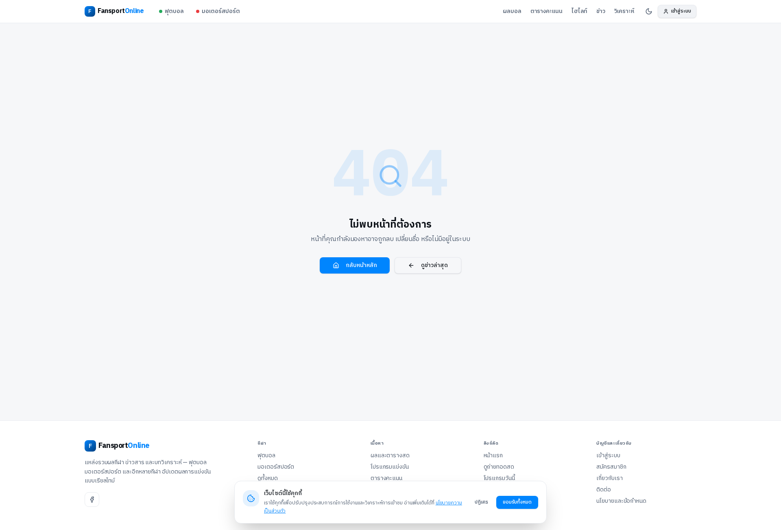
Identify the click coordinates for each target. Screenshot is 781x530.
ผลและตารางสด (390, 456)
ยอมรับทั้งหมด (517, 502)
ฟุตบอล (174, 11)
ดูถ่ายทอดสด (499, 467)
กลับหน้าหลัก (361, 265)
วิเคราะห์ (624, 11)
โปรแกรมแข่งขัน (390, 467)
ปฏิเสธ (481, 502)
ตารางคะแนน (546, 11)
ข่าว (600, 11)
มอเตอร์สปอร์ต (221, 11)
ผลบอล (512, 11)
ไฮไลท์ (580, 11)
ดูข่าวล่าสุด (434, 265)
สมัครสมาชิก (611, 467)
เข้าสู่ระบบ (608, 456)
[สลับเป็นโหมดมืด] (648, 11)
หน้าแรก (493, 456)
